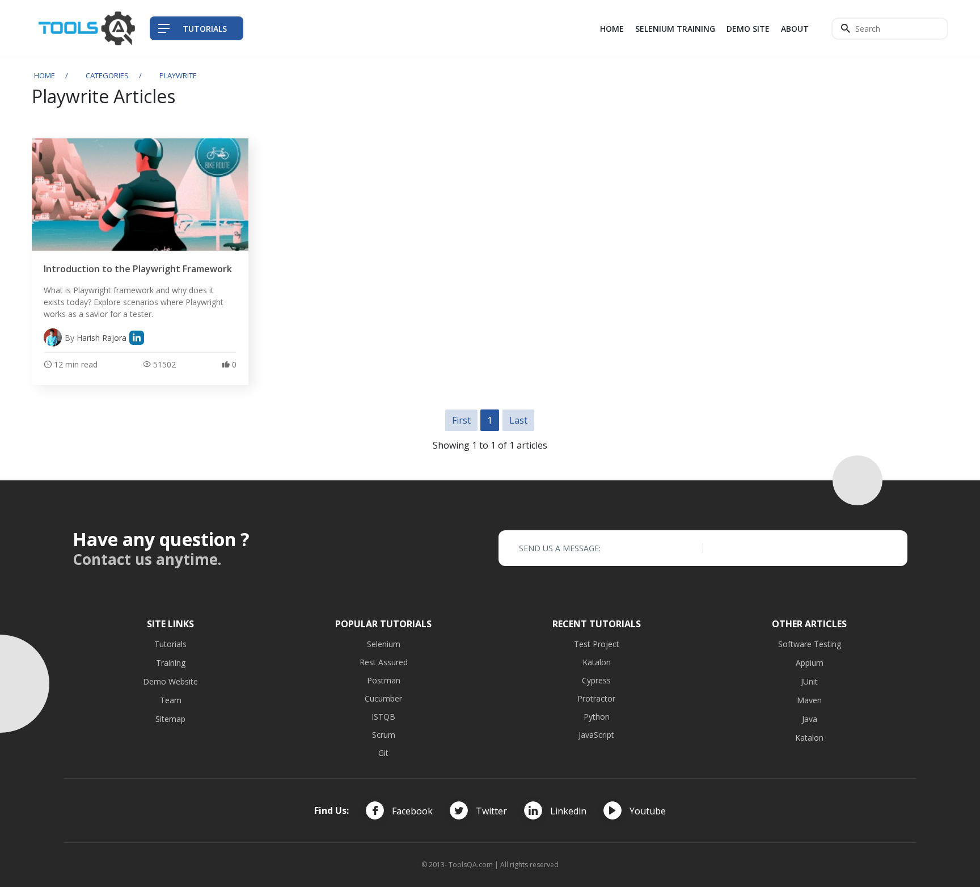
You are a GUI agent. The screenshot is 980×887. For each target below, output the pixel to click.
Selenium (383, 644)
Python (597, 716)
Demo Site (748, 28)
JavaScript (596, 734)
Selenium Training (675, 28)
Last (518, 420)
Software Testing (809, 644)
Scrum (383, 734)
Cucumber (383, 698)
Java (809, 718)
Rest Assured (384, 662)
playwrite (178, 75)
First (461, 420)
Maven (809, 700)
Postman (383, 680)
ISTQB (383, 716)
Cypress (596, 680)
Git (383, 752)
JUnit (809, 681)
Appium (809, 662)
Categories (107, 75)
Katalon (596, 662)
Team (170, 700)
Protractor (596, 698)
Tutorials (170, 644)
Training (170, 662)
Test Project (596, 644)
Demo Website (170, 681)
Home (612, 28)
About (795, 28)
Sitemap (170, 718)
